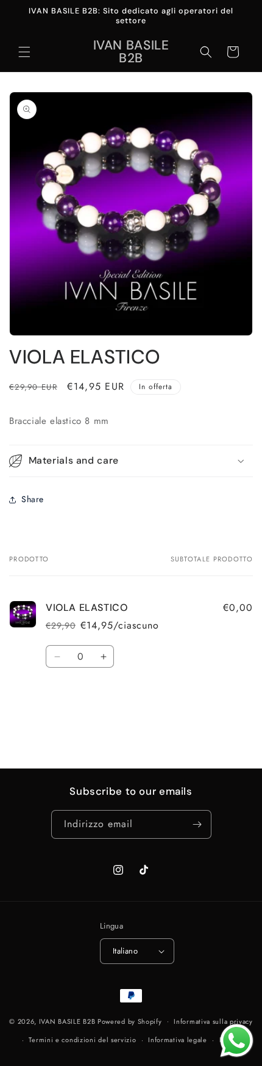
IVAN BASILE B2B (67, 1021)
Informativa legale (177, 1040)
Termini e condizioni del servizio (82, 1040)
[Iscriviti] (197, 824)
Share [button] (32, 499)
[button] (24, 51)
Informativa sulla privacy (213, 1021)
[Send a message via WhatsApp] (237, 1040)
